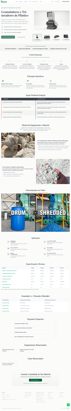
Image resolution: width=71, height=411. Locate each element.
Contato (60, 394)
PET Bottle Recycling (39, 399)
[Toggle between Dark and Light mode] (55, 1)
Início (17, 1)
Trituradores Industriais (28, 394)
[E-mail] (66, 408)
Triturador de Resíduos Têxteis (40, 400)
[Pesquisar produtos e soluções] (52, 1)
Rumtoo (3, 392)
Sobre (41, 1)
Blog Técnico (61, 395)
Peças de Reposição (50, 398)
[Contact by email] (68, 408)
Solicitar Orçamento (65, 1)
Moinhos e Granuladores (28, 395)
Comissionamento (50, 396)
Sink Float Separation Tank (40, 394)
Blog (30, 1)
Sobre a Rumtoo (61, 396)
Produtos (20, 1)
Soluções (25, 1)
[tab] (37, 37)
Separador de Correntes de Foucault (41, 402)
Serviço (49, 395)
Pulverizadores (27, 396)
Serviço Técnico (34, 1)
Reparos (49, 394)
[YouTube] (64, 408)
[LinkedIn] (62, 408)
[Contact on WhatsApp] (68, 404)
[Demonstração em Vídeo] (35, 213)
